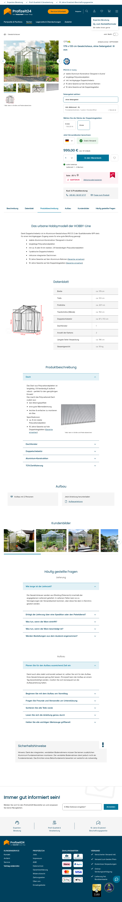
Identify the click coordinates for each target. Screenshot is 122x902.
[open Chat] (116, 879)
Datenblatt (29, 208)
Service (7, 862)
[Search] (86, 11)
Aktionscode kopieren (93, 179)
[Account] (94, 11)
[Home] (5, 34)
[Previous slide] (3, 61)
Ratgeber (78, 11)
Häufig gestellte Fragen (105, 208)
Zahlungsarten (39, 877)
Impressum (37, 858)
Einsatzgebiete (39, 885)
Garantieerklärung (40, 869)
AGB (35, 862)
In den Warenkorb (92, 157)
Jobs (35, 854)
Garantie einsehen (76, 259)
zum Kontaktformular (106, 24)
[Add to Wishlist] (114, 158)
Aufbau (68, 208)
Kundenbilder (83, 208)
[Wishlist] (102, 11)
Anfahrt (7, 858)
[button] (109, 11)
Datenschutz (38, 866)
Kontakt (7, 854)
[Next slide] (59, 61)
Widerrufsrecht (39, 873)
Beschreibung (12, 208)
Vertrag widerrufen (11, 866)
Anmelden (111, 806)
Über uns (36, 881)
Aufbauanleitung (76, 501)
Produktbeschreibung (49, 208)
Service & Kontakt (58, 11)
